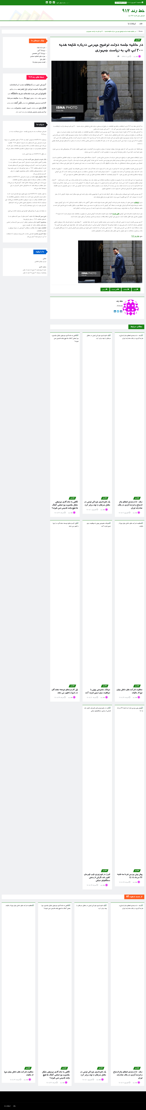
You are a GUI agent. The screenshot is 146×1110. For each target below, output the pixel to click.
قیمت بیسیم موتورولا (38, 62)
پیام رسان (24, 112)
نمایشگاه (8, 108)
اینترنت (21, 89)
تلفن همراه (115, 214)
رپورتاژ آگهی (41, 50)
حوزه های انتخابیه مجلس (37, 56)
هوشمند (29, 112)
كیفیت (23, 108)
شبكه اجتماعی (25, 103)
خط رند (135, 57)
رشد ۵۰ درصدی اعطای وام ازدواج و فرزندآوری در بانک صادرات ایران (130, 505)
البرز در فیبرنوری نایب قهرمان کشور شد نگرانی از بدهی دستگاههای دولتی (97, 877)
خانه (140, 24)
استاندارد (13, 85)
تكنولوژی (42, 94)
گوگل (17, 112)
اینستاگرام (15, 89)
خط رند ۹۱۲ (135, 236)
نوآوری (43, 112)
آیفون (37, 85)
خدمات (26, 93)
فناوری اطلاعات (34, 108)
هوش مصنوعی (36, 112)
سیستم (31, 103)
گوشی (20, 112)
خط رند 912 (133, 11)
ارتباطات (136, 202)
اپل (25, 89)
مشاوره (12, 108)
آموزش (43, 85)
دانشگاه (14, 93)
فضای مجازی (10, 103)
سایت (15, 98)
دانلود (9, 94)
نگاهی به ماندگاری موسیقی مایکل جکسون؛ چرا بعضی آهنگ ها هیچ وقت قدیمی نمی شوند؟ (65, 505)
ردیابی (32, 98)
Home (141, 31)
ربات (39, 98)
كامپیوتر (28, 108)
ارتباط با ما (132, 24)
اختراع (33, 85)
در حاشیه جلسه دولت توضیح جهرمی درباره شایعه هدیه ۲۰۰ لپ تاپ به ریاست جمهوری (111, 31)
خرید (20, 94)
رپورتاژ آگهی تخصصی (38, 53)
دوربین (104, 289)
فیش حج (42, 59)
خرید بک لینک (41, 48)
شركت (18, 103)
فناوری (42, 108)
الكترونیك (42, 89)
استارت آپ (20, 85)
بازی (11, 89)
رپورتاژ (27, 98)
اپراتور (135, 289)
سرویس (38, 103)
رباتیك (36, 98)
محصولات (17, 108)
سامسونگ (20, 98)
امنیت (35, 89)
